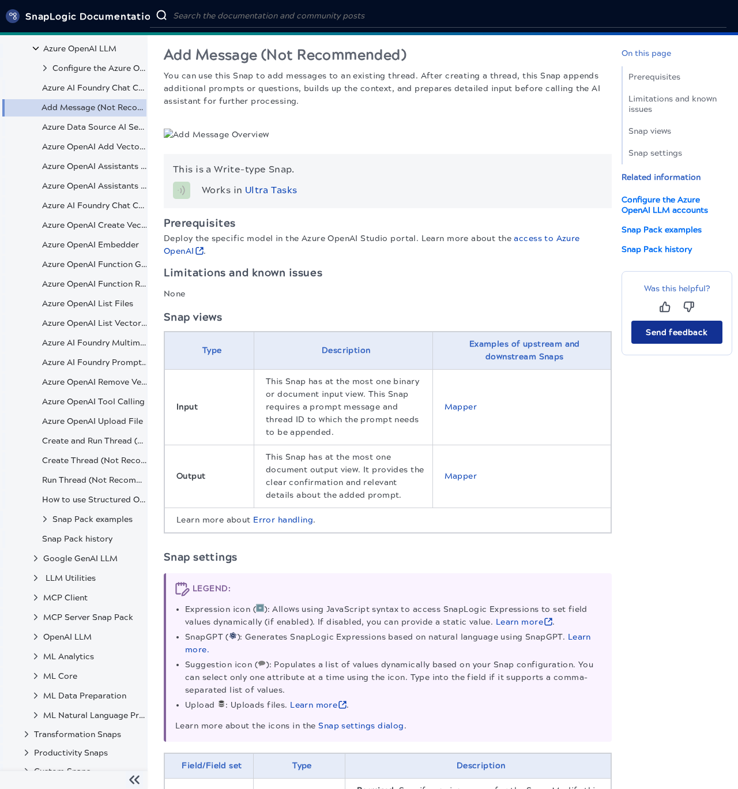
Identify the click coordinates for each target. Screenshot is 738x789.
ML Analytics (68, 657)
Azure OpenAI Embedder (90, 245)
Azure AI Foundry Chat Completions (95, 206)
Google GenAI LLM (80, 558)
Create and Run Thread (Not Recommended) (95, 441)
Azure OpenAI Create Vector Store (95, 225)
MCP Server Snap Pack (88, 617)
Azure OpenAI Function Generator (95, 264)
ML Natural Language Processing (94, 715)
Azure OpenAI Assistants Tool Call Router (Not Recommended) (95, 186)
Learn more (519, 622)
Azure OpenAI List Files (87, 304)
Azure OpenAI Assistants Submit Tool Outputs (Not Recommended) (95, 166)
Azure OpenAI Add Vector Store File (95, 147)
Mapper (461, 407)
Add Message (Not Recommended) (95, 107)
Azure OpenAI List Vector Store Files (95, 323)
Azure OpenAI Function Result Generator (95, 284)
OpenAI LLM (67, 637)
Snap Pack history (77, 539)
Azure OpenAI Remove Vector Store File (95, 382)
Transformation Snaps (77, 734)
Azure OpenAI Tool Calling (93, 402)
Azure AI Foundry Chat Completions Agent (95, 88)
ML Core (60, 676)
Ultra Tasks (271, 190)
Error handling (283, 520)
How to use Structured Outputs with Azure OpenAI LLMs (95, 500)
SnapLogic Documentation (91, 16)
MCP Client (65, 598)
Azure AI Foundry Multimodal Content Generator (95, 343)
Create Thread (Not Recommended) (95, 460)
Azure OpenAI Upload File (92, 421)
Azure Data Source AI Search (95, 127)
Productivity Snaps (71, 753)
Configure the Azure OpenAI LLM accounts (99, 68)
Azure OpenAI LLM (79, 49)
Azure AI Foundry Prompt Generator (95, 362)
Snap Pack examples (92, 519)
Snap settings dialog (361, 726)
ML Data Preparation (84, 696)
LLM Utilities (69, 578)
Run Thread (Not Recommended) (95, 480)
